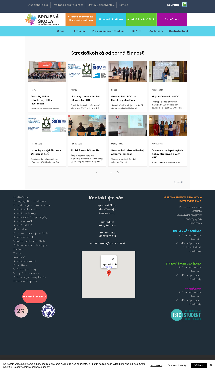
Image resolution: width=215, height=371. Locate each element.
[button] (37, 5)
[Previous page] (97, 172)
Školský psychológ (24, 213)
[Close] (211, 365)
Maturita (197, 211)
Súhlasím (199, 365)
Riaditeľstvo (20, 197)
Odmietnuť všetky (177, 365)
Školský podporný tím (26, 209)
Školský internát (22, 221)
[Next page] (118, 172)
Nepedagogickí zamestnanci (31, 205)
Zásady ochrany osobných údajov (32, 366)
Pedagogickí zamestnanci (29, 201)
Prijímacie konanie (190, 207)
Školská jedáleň (22, 225)
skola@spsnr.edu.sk (112, 243)
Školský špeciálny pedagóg (30, 217)
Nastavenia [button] (156, 365)
